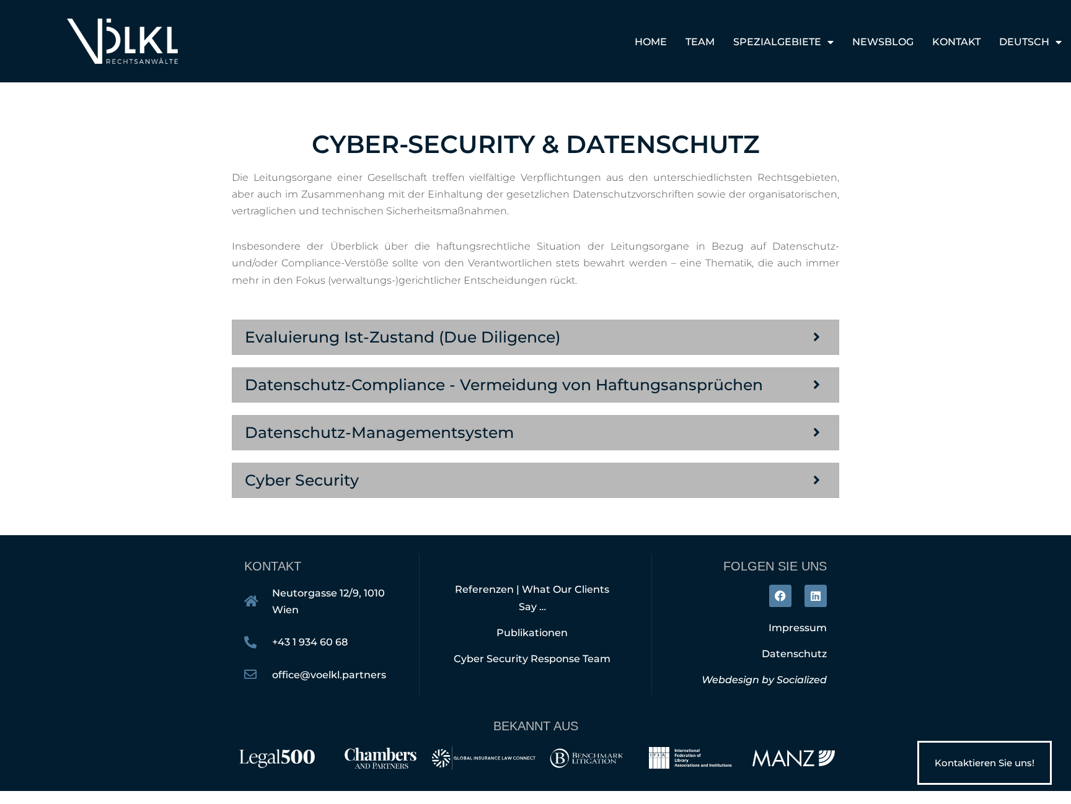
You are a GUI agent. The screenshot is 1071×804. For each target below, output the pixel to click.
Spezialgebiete (777, 42)
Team (700, 42)
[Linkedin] (815, 596)
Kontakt (956, 42)
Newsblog (883, 42)
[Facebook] (780, 596)
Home (651, 42)
